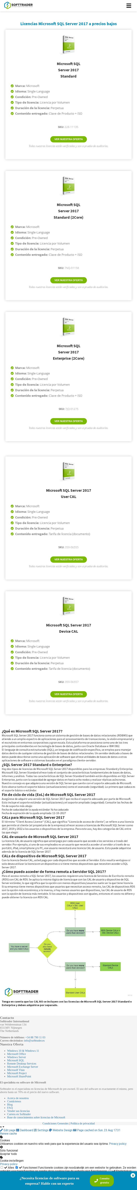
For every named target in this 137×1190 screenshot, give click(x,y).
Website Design (62, 1130)
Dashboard (26, 1130)
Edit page (9, 1130)
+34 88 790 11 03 (35, 1037)
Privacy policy (117, 1143)
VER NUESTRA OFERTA (68, 139)
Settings (43, 1130)
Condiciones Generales (55, 1123)
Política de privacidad (82, 1123)
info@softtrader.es (34, 1040)
